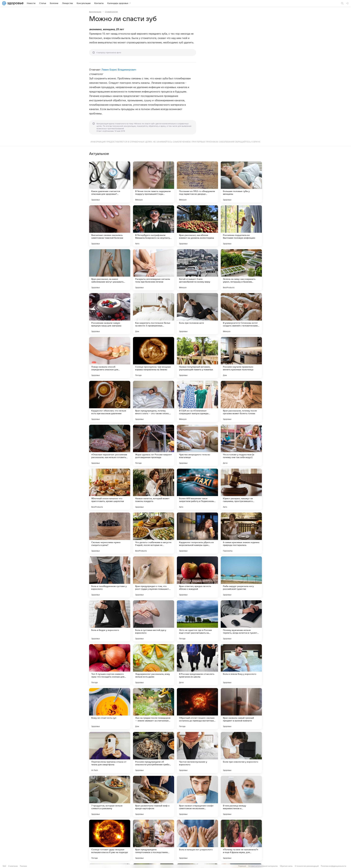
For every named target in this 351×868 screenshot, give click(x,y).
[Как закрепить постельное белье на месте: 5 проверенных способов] (153, 313)
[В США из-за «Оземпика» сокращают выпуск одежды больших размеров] (197, 401)
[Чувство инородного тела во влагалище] (197, 445)
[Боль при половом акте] (197, 313)
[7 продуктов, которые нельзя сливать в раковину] (109, 796)
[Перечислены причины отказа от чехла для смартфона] (109, 752)
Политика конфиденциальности (333, 866)
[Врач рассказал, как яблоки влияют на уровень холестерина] (197, 225)
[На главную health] (15, 3)
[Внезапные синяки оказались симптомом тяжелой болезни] (109, 225)
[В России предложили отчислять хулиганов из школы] (197, 664)
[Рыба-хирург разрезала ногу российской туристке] (241, 577)
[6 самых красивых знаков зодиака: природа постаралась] (241, 533)
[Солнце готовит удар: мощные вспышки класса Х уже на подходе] (109, 840)
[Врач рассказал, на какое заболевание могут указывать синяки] (109, 269)
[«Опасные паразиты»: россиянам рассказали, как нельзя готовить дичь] (109, 445)
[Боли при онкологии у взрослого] (241, 752)
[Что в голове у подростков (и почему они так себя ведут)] (241, 445)
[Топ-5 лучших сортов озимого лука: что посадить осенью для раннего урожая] (109, 664)
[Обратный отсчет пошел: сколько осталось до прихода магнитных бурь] (197, 708)
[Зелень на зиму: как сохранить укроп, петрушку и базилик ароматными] (241, 269)
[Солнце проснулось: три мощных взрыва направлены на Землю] (153, 357)
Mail (4, 866)
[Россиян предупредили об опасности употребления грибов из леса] (153, 752)
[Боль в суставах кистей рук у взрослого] (153, 620)
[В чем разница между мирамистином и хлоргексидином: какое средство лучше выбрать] (241, 796)
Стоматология (111, 12)
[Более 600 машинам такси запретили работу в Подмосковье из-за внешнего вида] (197, 489)
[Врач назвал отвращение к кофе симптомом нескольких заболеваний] (197, 796)
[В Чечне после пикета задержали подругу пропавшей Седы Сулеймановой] (153, 182)
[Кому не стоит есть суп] (109, 708)
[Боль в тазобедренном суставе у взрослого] (109, 577)
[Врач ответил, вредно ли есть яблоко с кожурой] (197, 577)
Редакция (242, 866)
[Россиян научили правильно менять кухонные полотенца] (241, 357)
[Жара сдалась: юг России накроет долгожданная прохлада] (153, 445)
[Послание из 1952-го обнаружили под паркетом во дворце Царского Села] (197, 182)
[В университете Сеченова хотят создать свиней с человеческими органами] (241, 313)
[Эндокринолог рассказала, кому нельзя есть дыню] (153, 664)
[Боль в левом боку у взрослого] (241, 664)
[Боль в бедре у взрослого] (109, 620)
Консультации (95, 12)
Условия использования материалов (263, 866)
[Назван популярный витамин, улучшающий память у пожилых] (197, 357)
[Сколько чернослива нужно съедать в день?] (109, 533)
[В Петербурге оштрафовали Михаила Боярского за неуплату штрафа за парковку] (153, 225)
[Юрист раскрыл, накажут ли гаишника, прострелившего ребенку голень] (241, 489)
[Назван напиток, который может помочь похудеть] (153, 489)
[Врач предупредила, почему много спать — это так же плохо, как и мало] (153, 401)
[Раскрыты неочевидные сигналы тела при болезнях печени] (153, 269)
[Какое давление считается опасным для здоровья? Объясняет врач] (109, 182)
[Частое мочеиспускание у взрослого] (197, 752)
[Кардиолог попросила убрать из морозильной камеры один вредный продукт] (197, 533)
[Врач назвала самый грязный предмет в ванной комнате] (241, 708)
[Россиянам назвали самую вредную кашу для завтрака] (109, 313)
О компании (13, 866)
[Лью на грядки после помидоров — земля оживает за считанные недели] (153, 708)
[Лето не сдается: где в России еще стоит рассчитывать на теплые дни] (197, 620)
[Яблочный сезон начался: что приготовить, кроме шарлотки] (109, 489)
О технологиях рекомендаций (307, 866)
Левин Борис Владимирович (118, 69)
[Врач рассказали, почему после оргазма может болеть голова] (241, 401)
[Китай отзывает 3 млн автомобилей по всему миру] (197, 269)
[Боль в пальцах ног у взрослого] (197, 840)
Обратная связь (286, 866)
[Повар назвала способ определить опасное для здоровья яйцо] (109, 357)
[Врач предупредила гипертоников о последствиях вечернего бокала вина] (153, 840)
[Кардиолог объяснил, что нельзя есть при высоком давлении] (109, 401)
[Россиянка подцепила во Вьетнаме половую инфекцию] (241, 225)
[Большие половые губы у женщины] (241, 182)
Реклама (23, 866)
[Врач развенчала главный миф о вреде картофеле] (153, 796)
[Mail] (4, 3)
